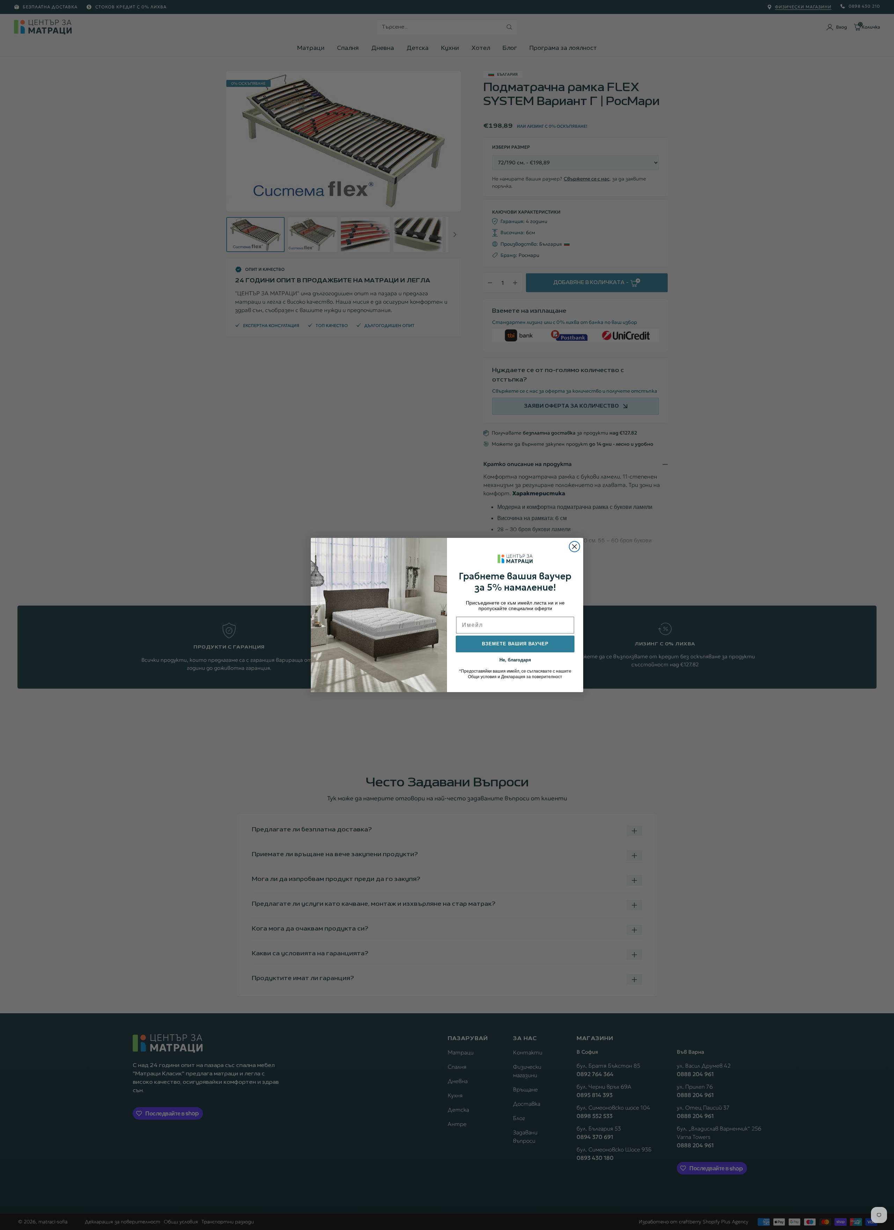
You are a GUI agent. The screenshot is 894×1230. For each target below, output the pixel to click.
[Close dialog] (574, 546)
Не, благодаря (515, 659)
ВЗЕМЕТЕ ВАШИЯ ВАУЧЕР (515, 643)
